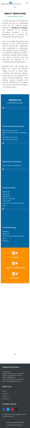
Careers (4, 396)
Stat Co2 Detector (8, 198)
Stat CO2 (5, 241)
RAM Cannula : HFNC (10, 130)
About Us (5, 393)
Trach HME (6, 201)
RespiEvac (6, 192)
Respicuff (5, 194)
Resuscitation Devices (10, 139)
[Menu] (27, 3)
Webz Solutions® (19, 422)
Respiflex (5, 231)
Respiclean (6, 196)
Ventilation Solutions (9, 137)
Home (4, 391)
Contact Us (5, 398)
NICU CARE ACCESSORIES (11, 166)
